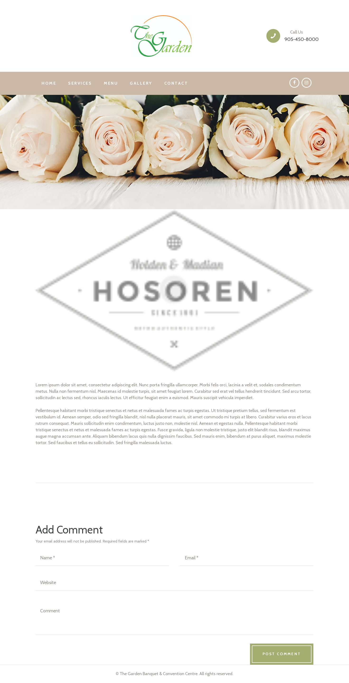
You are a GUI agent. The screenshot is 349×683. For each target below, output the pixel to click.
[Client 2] (174, 290)
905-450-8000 (301, 39)
